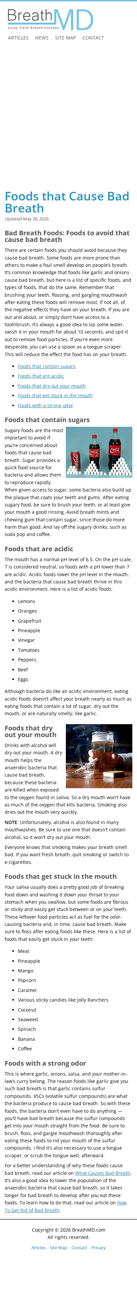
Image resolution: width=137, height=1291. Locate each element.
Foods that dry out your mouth (52, 386)
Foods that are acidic (41, 376)
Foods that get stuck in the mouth (55, 395)
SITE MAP (65, 38)
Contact (79, 1248)
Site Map (58, 1248)
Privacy (98, 1248)
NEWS (42, 38)
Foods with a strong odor (45, 405)
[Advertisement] (68, 117)
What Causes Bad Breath (102, 1173)
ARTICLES (18, 38)
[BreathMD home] (50, 19)
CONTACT (93, 38)
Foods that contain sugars (46, 366)
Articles (38, 1248)
